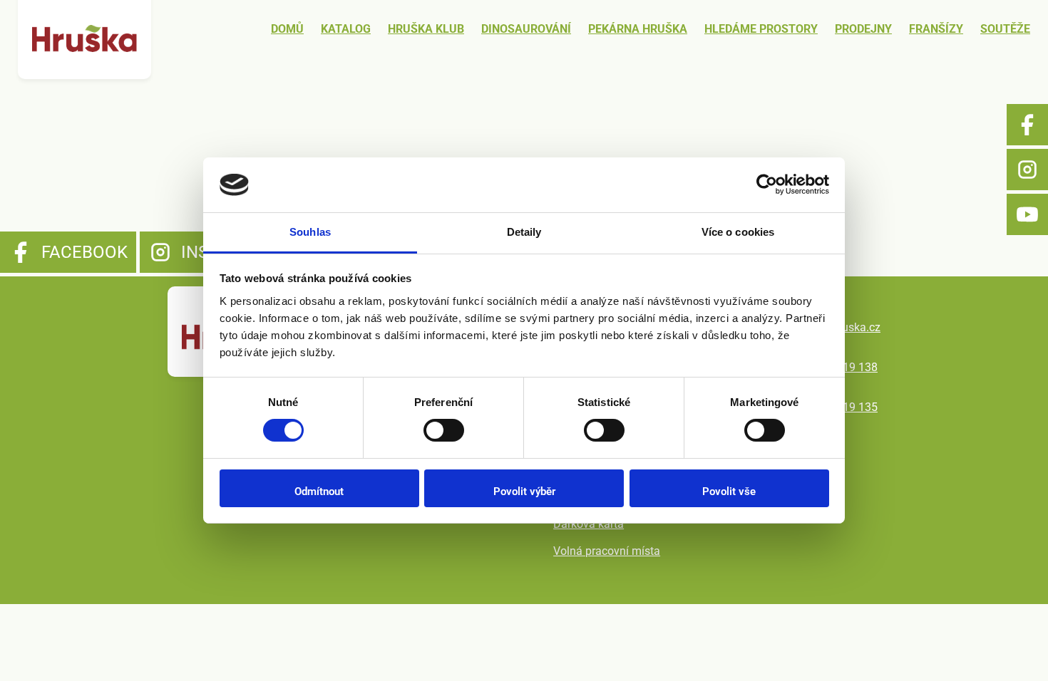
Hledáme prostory (761, 29)
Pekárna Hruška (637, 29)
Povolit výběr (524, 491)
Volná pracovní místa (606, 551)
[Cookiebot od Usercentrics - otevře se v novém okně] (766, 184)
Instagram (1027, 169)
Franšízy (936, 29)
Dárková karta (588, 524)
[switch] (443, 430)
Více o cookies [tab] (738, 232)
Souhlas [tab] (310, 232)
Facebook (1027, 124)
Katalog (346, 29)
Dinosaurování (526, 29)
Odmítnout (319, 491)
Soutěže (1005, 29)
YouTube (1027, 214)
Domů (287, 29)
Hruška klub (426, 29)
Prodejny (863, 29)
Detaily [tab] (524, 232)
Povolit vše (729, 491)
